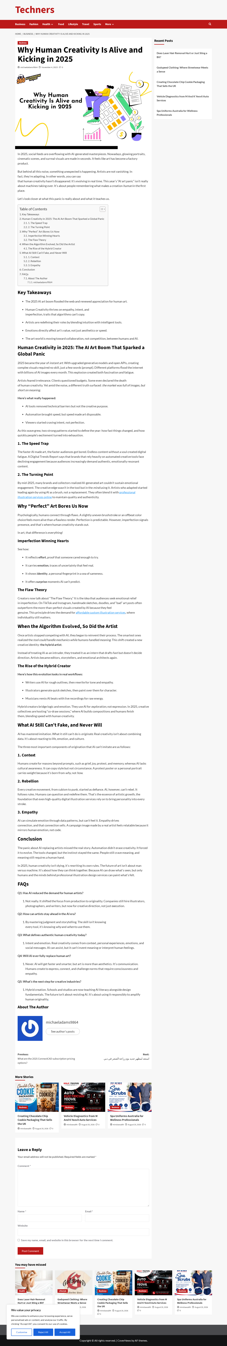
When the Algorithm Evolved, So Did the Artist (48, 244)
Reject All (43, 1332)
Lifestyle (73, 24)
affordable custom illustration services (100, 612)
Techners (35, 10)
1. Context (34, 257)
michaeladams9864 (29, 67)
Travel (85, 24)
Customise (21, 1332)
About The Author (38, 278)
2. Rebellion (34, 261)
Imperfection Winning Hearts (44, 235)
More (108, 24)
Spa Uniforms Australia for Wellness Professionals (126, 1118)
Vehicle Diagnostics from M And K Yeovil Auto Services (81, 1118)
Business (20, 24)
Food (61, 24)
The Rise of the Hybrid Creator (45, 248)
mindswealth (25, 1128)
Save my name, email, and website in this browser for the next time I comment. (67, 1240)
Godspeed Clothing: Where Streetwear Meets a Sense (182, 69)
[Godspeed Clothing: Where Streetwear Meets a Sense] (73, 1282)
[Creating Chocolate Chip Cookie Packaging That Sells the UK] (37, 1097)
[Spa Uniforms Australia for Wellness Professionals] (130, 1097)
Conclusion (28, 269)
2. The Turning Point (39, 227)
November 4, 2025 (50, 67)
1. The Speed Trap (38, 223)
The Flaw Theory (37, 239)
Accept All (64, 1332)
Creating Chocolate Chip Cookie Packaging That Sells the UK (35, 1120)
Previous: (46, 1059)
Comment (24, 1165)
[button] (210, 24)
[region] (43, 1322)
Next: (126, 1057)
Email (89, 1211)
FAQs (25, 274)
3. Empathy (34, 265)
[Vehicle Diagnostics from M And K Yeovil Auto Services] (83, 1097)
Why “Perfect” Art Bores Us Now (41, 231)
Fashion (33, 24)
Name (22, 1211)
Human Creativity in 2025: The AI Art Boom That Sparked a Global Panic (63, 218)
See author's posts (63, 1031)
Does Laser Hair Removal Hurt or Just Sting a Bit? (182, 55)
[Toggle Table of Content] (101, 209)
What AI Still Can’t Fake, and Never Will (44, 252)
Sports (97, 24)
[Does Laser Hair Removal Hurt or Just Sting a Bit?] (34, 1282)
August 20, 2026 (41, 1128)
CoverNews (124, 1340)
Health (46, 24)
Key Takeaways (31, 214)
